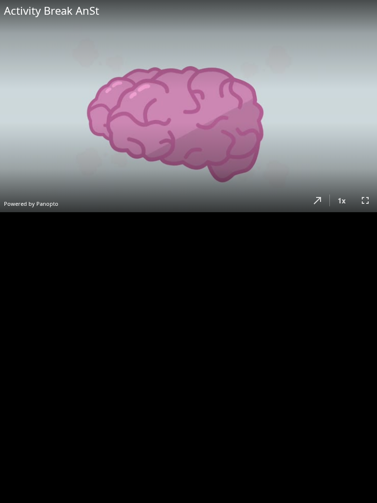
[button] (317, 200)
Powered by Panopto (31, 203)
